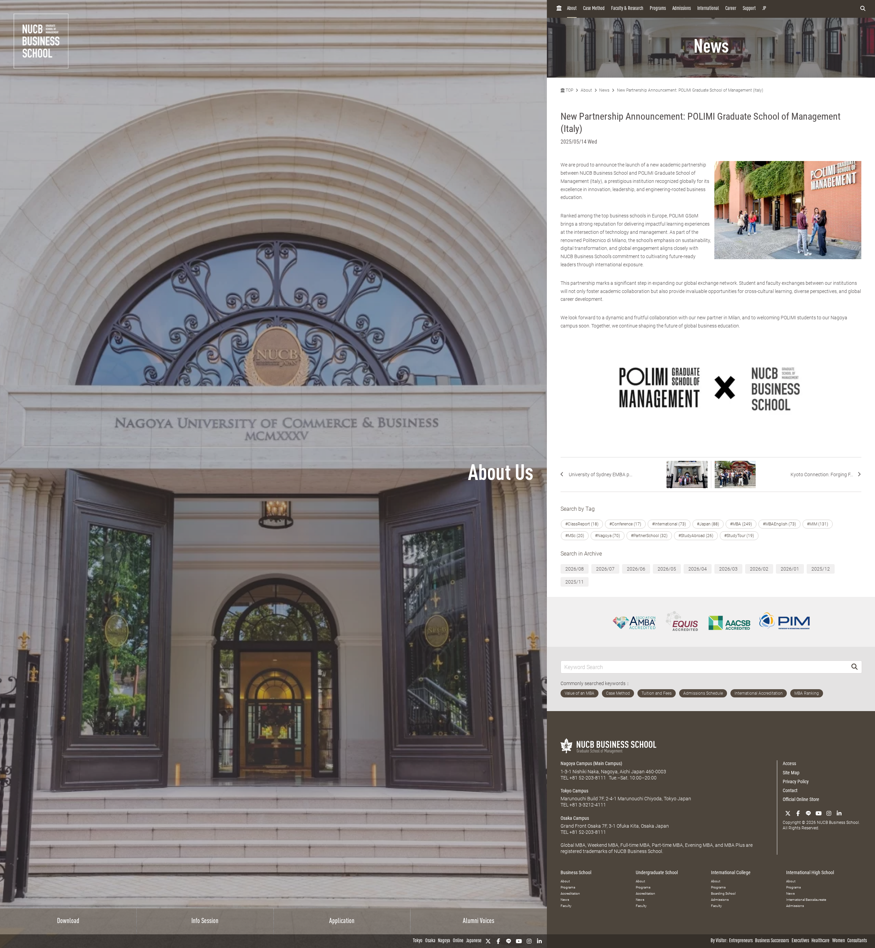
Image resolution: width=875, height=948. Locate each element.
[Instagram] (529, 941)
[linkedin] (539, 941)
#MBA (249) (741, 524)
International (708, 8)
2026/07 (605, 569)
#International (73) (669, 524)
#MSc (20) (574, 535)
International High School (810, 872)
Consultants (857, 941)
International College (731, 872)
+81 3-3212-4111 (587, 804)
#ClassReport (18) (581, 524)
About (572, 8)
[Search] (854, 667)
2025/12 (820, 569)
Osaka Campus (575, 818)
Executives (800, 941)
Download (68, 921)
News (604, 90)
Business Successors (772, 941)
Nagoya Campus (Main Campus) (591, 763)
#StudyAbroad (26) (695, 535)
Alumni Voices (478, 921)
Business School (576, 872)
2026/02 (759, 569)
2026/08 (574, 569)
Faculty (566, 906)
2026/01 (790, 569)
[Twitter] (488, 941)
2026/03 (728, 569)
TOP (569, 90)
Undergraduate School (657, 872)
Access (789, 763)
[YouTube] (519, 941)
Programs (658, 8)
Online (458, 941)
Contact (790, 790)
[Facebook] (498, 941)
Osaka (430, 941)
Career (730, 8)
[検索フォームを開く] (863, 8)
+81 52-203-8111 (587, 777)
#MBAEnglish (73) (779, 524)
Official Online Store (801, 799)
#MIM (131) (817, 524)
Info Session (204, 921)
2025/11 (574, 582)
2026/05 (667, 569)
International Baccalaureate (806, 900)
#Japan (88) (708, 524)
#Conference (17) (625, 524)
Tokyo (417, 941)
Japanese (474, 941)
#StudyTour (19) (739, 535)
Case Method (594, 8)
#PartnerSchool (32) (649, 535)
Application (341, 921)
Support (749, 8)
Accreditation (570, 893)
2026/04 (697, 569)
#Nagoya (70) (607, 535)
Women (838, 941)
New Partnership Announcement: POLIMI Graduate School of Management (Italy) (690, 90)
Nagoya (444, 941)
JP (764, 8)
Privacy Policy (796, 781)
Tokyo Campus (574, 790)
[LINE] (508, 941)
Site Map (791, 772)
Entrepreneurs (741, 941)
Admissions (681, 8)
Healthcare (820, 941)
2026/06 (636, 569)
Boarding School (723, 893)
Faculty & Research (627, 8)
